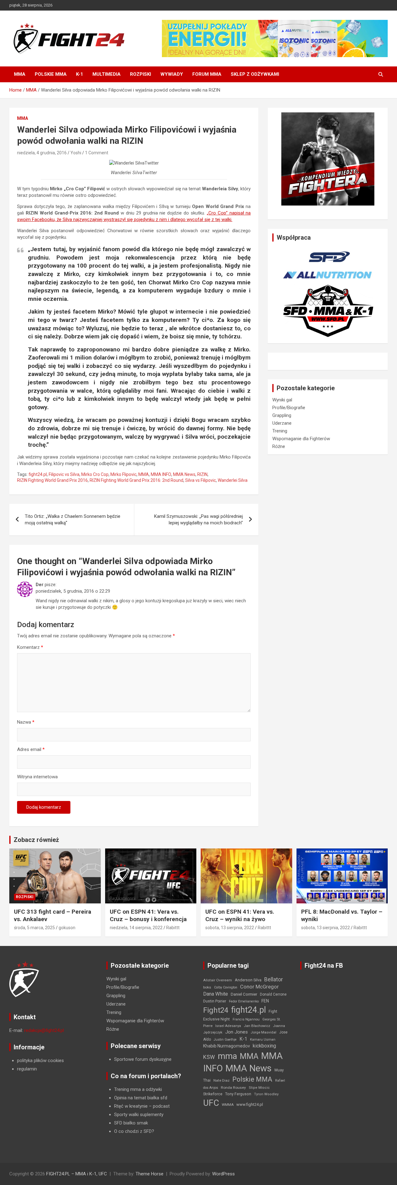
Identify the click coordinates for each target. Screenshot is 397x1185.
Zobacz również (36, 840)
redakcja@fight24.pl (44, 1030)
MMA (19, 74)
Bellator (273, 979)
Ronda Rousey (233, 1087)
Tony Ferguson (238, 1094)
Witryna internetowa (37, 777)
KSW (209, 1057)
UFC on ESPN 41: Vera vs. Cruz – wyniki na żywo (239, 915)
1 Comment (96, 152)
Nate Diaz (221, 1080)
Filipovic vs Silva (64, 474)
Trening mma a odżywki (138, 1089)
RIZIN (202, 474)
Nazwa (25, 722)
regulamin (27, 1069)
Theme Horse (149, 1174)
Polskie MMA (51, 74)
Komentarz (30, 647)
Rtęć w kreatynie (131, 1106)
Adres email (31, 749)
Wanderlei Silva (233, 480)
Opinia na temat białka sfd (140, 1098)
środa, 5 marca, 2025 (34, 927)
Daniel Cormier (244, 994)
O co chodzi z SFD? (134, 1131)
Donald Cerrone (273, 994)
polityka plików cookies (40, 1060)
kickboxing (264, 1046)
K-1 (79, 74)
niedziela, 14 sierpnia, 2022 (136, 927)
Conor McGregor (259, 987)
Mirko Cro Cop (95, 474)
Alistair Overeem (217, 980)
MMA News (184, 474)
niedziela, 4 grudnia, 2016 (42, 152)
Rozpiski (140, 74)
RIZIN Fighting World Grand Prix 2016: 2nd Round (136, 480)
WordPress (223, 1174)
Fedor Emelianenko (244, 1001)
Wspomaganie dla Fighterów (301, 438)
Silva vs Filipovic (200, 480)
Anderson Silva (248, 980)
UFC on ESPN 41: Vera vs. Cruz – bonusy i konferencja (148, 915)
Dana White (215, 994)
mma (227, 1056)
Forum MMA (206, 74)
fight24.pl (38, 474)
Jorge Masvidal (263, 1032)
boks (207, 987)
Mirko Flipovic (123, 474)
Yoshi (75, 152)
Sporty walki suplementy (138, 1114)
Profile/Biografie (288, 407)
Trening (279, 431)
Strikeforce (212, 1094)
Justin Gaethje (225, 1040)
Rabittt (173, 927)
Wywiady (171, 74)
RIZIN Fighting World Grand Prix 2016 (52, 480)
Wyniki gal (282, 400)
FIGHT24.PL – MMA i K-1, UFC (76, 1174)
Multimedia (106, 74)
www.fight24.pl (249, 1104)
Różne (278, 446)
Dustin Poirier (214, 1001)
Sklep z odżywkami (255, 74)
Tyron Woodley (266, 1094)
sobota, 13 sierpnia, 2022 (229, 927)
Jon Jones (236, 1032)
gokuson (67, 927)
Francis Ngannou (246, 1019)
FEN (265, 1000)
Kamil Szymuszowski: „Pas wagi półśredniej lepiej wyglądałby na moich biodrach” (198, 519)
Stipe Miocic (259, 1088)
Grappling (281, 415)
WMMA (228, 1104)
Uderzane (282, 423)
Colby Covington (225, 987)
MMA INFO (161, 474)
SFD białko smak (131, 1123)
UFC (211, 1103)
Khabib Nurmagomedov (226, 1045)
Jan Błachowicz (257, 1026)
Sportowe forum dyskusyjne (143, 1059)
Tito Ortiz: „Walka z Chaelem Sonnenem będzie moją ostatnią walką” (72, 519)
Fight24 (215, 1010)
